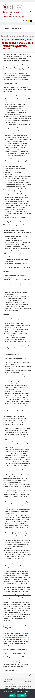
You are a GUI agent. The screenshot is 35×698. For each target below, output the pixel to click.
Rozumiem (12, 695)
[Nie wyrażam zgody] (33, 694)
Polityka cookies (22, 695)
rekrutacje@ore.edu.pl (14, 637)
